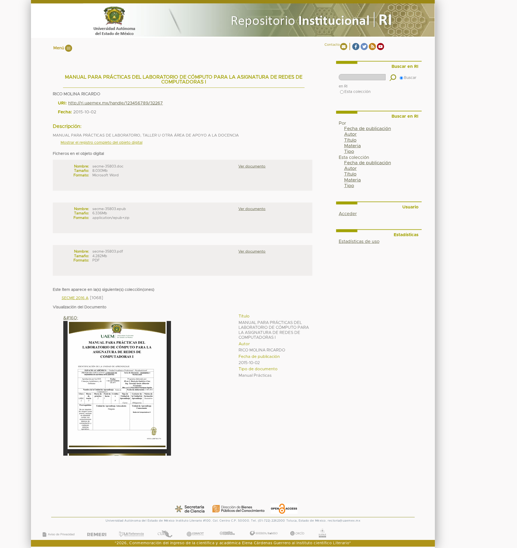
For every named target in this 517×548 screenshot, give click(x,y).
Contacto (332, 45)
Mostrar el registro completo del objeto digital (101, 143)
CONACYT (195, 529)
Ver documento (252, 166)
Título (350, 140)
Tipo (349, 151)
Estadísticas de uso (359, 241)
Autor (350, 134)
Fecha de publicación (367, 128)
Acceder (348, 214)
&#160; (70, 318)
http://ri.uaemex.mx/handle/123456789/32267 (115, 103)
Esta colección (357, 92)
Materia (352, 146)
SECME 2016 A (75, 298)
